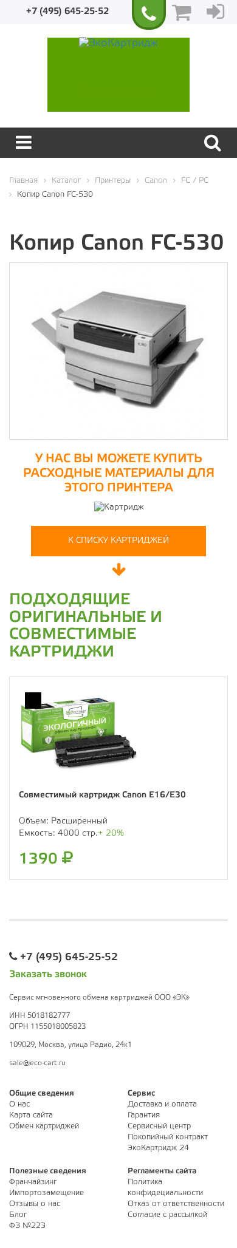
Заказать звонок (48, 974)
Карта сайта (31, 1115)
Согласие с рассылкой (167, 1215)
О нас (19, 1104)
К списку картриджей (118, 541)
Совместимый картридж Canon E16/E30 (102, 795)
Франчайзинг (33, 1182)
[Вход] (215, 12)
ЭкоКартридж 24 (158, 1148)
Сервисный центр (159, 1126)
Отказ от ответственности (176, 1204)
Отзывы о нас (34, 1204)
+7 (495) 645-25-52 (67, 11)
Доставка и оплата (162, 1104)
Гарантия (144, 1115)
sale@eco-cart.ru (37, 1063)
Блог (18, 1215)
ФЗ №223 (27, 1225)
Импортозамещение (46, 1193)
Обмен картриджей (44, 1126)
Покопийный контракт (168, 1137)
